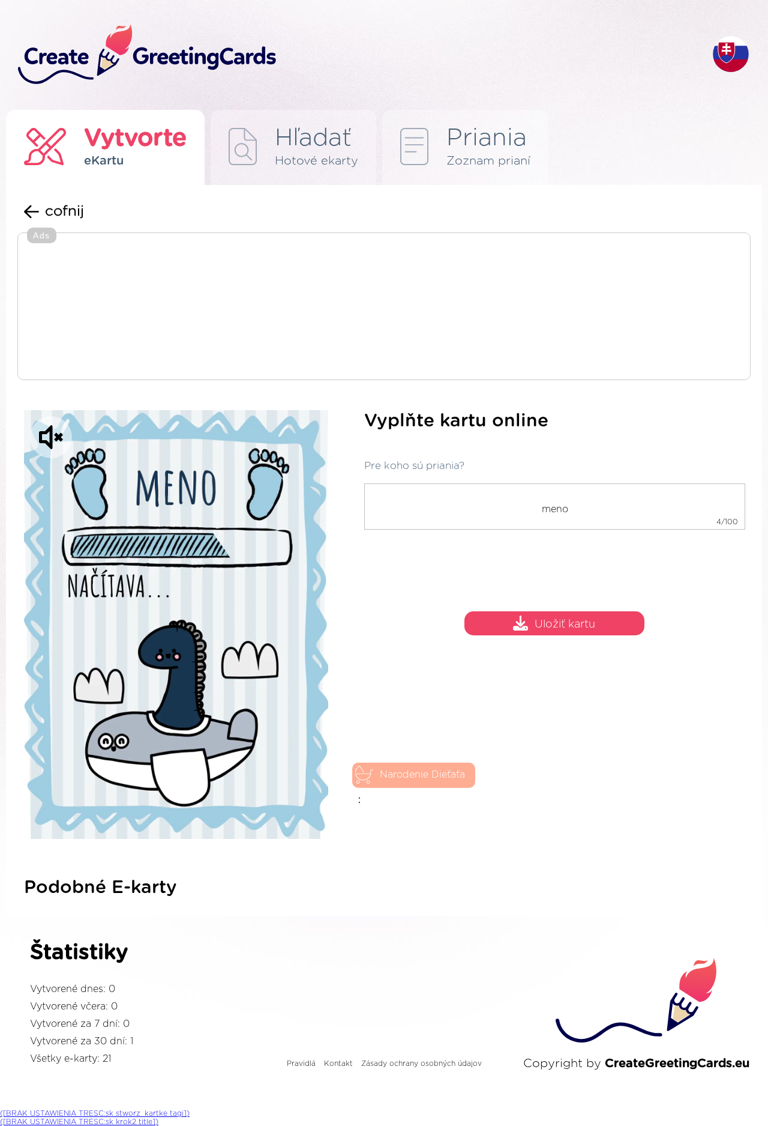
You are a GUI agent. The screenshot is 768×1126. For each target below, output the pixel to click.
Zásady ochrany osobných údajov (421, 1063)
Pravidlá (301, 1063)
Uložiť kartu (565, 624)
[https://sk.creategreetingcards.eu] (356, 55)
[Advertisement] (384, 307)
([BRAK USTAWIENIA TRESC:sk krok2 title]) (79, 1121)
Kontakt (338, 1063)
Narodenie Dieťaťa (422, 774)
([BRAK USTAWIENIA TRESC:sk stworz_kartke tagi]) (95, 1113)
